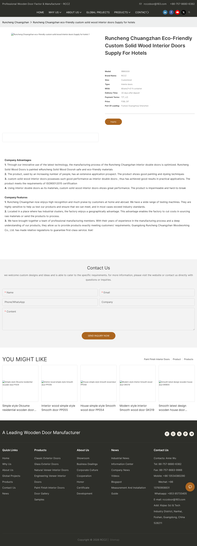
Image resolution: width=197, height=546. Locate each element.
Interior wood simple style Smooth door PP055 (58, 407)
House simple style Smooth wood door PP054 (98, 407)
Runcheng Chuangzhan (15, 22)
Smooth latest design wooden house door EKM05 (172, 408)
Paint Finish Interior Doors (157, 359)
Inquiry (113, 122)
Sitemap (114, 539)
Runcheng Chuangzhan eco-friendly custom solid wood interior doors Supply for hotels (84, 22)
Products (188, 359)
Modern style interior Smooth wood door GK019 (137, 407)
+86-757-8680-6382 (182, 3)
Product (177, 359)
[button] (148, 12)
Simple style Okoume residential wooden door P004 (18, 408)
